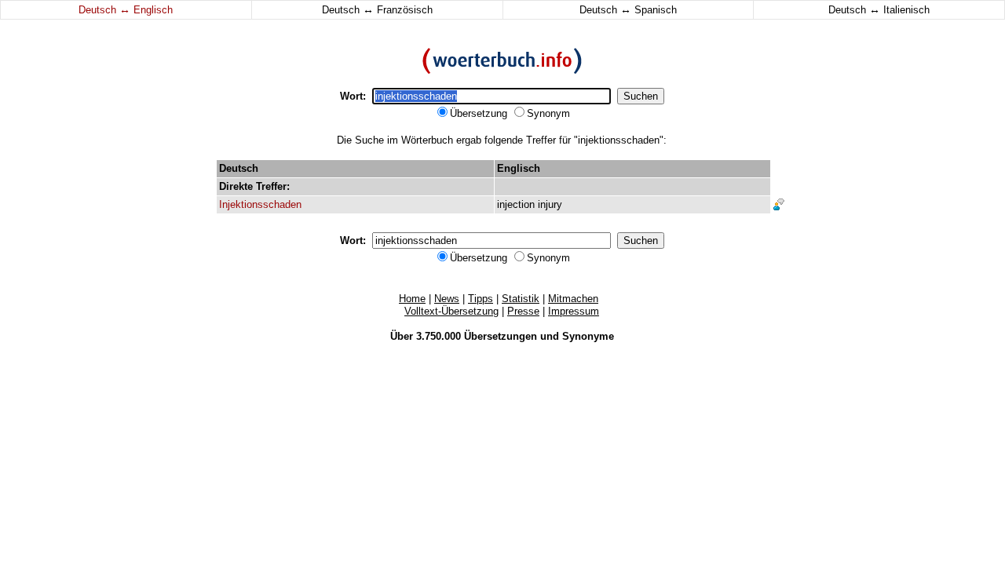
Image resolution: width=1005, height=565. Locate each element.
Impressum (573, 311)
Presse (523, 311)
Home (412, 298)
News (446, 298)
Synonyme (588, 336)
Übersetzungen (500, 336)
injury (550, 204)
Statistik (520, 298)
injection (516, 204)
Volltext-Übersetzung (451, 311)
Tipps (480, 298)
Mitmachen (573, 298)
